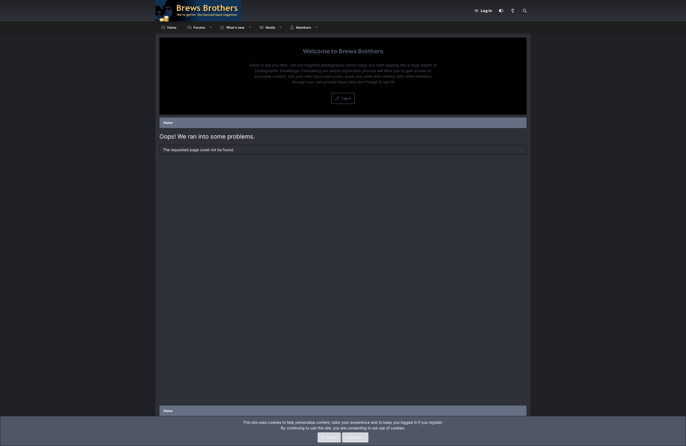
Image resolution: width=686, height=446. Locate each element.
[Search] (525, 11)
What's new (235, 27)
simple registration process (352, 70)
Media (270, 27)
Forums (199, 27)
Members (303, 27)
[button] (211, 27)
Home (171, 27)
